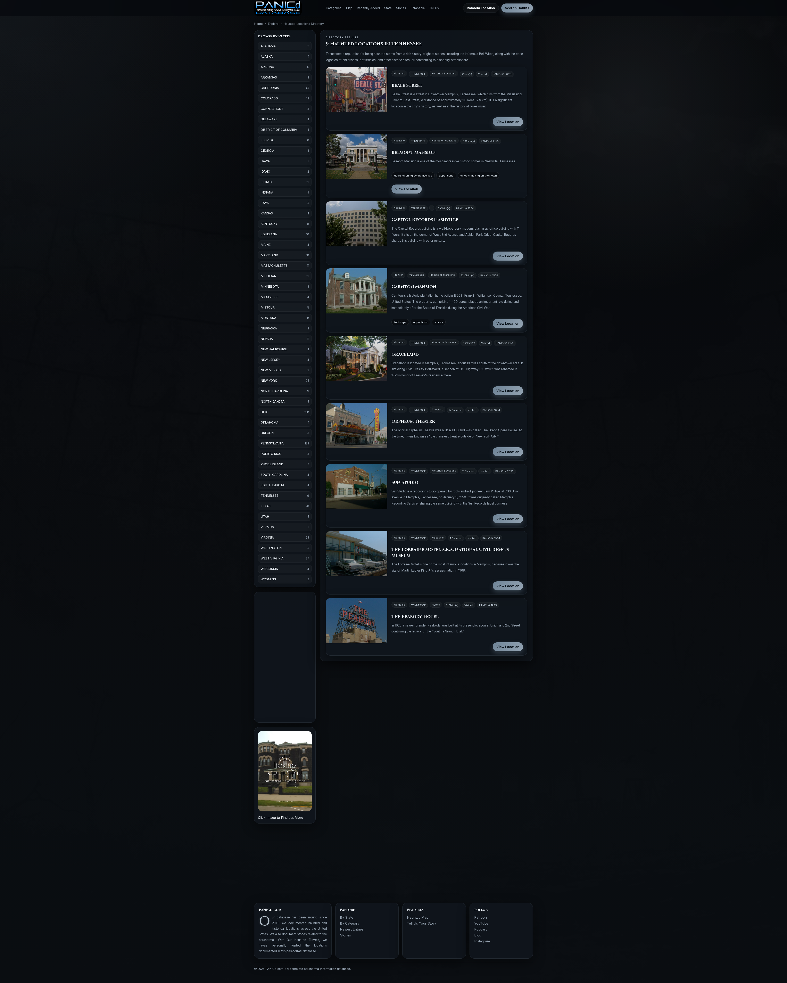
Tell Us (434, 8)
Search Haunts (517, 8)
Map (349, 8)
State (388, 8)
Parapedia (418, 8)
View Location (507, 122)
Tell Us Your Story (421, 923)
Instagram (482, 941)
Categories (333, 8)
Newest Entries (351, 929)
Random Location (481, 8)
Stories (401, 8)
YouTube (481, 923)
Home (258, 24)
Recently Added (368, 8)
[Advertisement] (285, 657)
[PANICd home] (278, 8)
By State (346, 917)
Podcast (480, 929)
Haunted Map (417, 917)
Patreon (480, 917)
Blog (477, 935)
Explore (273, 24)
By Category (349, 923)
